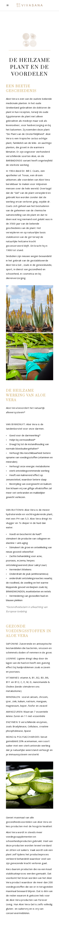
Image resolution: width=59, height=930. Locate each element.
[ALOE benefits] (29, 356)
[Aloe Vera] (29, 308)
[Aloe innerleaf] (29, 785)
